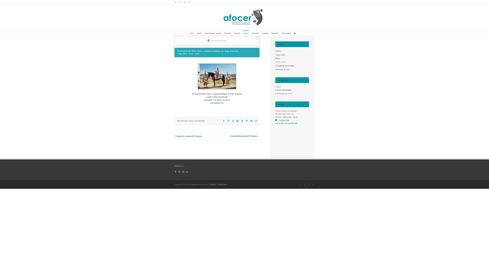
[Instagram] (183, 172)
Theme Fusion (222, 184)
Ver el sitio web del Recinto (286, 123)
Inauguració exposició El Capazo (244, 136)
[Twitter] (179, 172)
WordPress (213, 184)
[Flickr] (187, 172)
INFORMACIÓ (217, 103)
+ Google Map (283, 120)
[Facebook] (175, 172)
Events (286, 69)
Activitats (279, 69)
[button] (295, 33)
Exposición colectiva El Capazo (189, 136)
